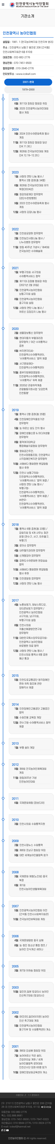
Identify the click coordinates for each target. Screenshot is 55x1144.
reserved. (42, 1138)
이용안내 (19, 1095)
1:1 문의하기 (33, 1095)
